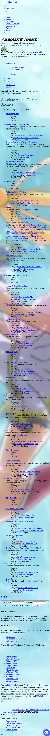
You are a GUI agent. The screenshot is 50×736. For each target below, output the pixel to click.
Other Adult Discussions (15, 478)
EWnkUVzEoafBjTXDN (28, 588)
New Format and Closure (28, 515)
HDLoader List (12, 679)
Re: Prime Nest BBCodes (28, 572)
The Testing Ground (13, 563)
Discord (9, 93)
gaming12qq (18, 203)
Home (8, 17)
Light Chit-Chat (21, 435)
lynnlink (16, 175)
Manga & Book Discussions (16, 286)
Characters (10, 22)
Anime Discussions (13, 207)
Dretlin (15, 517)
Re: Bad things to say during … (30, 489)
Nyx (15, 559)
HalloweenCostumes (14, 723)
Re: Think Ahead (24, 389)
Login (4, 596)
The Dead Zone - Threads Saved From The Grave (25, 548)
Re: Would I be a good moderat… (31, 528)
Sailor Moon (31, 236)
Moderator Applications (15, 509)
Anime (8, 19)
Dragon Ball (33, 227)
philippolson (18, 218)
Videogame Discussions (15, 334)
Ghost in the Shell (40, 229)
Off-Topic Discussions (14, 430)
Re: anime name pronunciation (30, 201)
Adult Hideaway (12, 450)
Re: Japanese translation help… (30, 267)
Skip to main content (9, 2)
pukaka (16, 269)
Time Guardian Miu (25, 297)
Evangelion (43, 227)
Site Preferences (9, 715)
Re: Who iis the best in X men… (30, 312)
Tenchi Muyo (40, 238)
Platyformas (17, 444)
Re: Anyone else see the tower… (30, 216)
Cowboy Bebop (12, 227)
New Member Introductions (16, 362)
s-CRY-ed (18, 238)
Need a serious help (25, 343)
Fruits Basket (11, 229)
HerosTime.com (12, 725)
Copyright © (6, 685)
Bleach (27, 225)
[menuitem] (18, 67)
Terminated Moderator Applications (19, 522)
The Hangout (11, 352)
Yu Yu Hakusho (37, 240)
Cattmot (21, 632)
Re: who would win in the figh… (31, 249)
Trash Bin (9, 579)
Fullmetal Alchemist (24, 229)
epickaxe (16, 330)
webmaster (17, 474)
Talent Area (10, 378)
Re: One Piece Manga (26, 155)
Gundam (9, 232)
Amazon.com (11, 721)
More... (8, 30)
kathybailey (17, 251)
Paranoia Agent (25, 234)
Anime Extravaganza (14, 181)
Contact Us (31, 685)
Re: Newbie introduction (27, 371)
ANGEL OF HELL (20, 531)
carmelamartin (18, 138)
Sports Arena (11, 413)
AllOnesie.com (11, 730)
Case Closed (42, 225)
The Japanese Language (15, 256)
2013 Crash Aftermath (14, 162)
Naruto (36, 232)
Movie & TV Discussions (15, 304)
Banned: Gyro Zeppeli (26, 541)
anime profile (19, 52)
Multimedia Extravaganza (16, 275)
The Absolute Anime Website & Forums (21, 142)
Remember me (25, 605)
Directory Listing (12, 681)
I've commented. (19, 426)
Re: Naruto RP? (24, 406)
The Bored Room (13, 498)
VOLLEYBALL (24, 424)
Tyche (15, 408)
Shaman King (28, 238)
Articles (9, 28)
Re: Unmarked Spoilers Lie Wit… (31, 441)
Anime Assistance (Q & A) (16, 192)
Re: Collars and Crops (26, 557)
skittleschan (17, 299)
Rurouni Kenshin (18, 236)
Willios (15, 391)
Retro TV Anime (12, 24)
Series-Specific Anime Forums (17, 223)
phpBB (13, 645)
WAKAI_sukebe (19, 491)
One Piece (14, 234)
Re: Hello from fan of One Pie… (30, 173)
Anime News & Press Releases (18, 124)
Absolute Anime (12, 8)
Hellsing (22, 232)
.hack (15, 232)
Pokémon (35, 234)
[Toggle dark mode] (7, 13)
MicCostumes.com (13, 727)
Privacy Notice (43, 685)
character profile (36, 52)
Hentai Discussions (13, 461)
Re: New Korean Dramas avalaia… (31, 135)
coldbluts (16, 315)
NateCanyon (18, 373)
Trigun (8, 240)
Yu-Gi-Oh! (26, 240)
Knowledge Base (12, 114)
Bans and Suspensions (14, 535)
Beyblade (19, 225)
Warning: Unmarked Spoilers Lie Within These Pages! (22, 45)
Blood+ (33, 225)
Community (10, 26)
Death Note (23, 227)
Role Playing (11, 395)
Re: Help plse (23, 328)
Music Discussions (13, 319)
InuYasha (29, 232)
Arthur (15, 345)
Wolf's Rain (16, 240)
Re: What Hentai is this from (29, 472)
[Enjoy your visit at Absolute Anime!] (19, 41)
